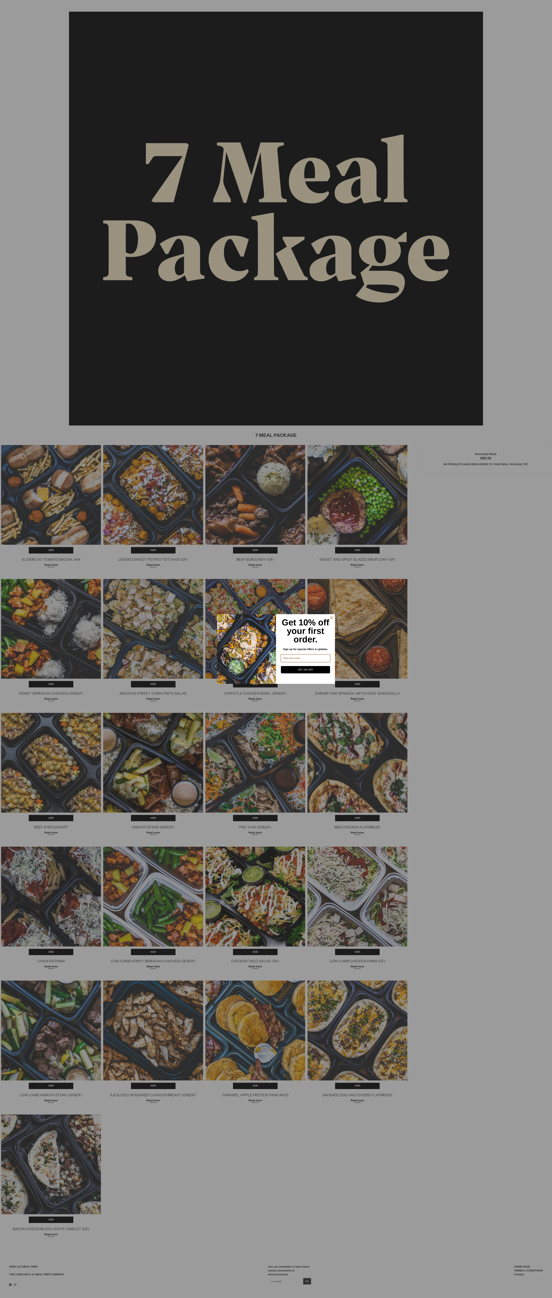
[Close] (331, 617)
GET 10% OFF (305, 669)
